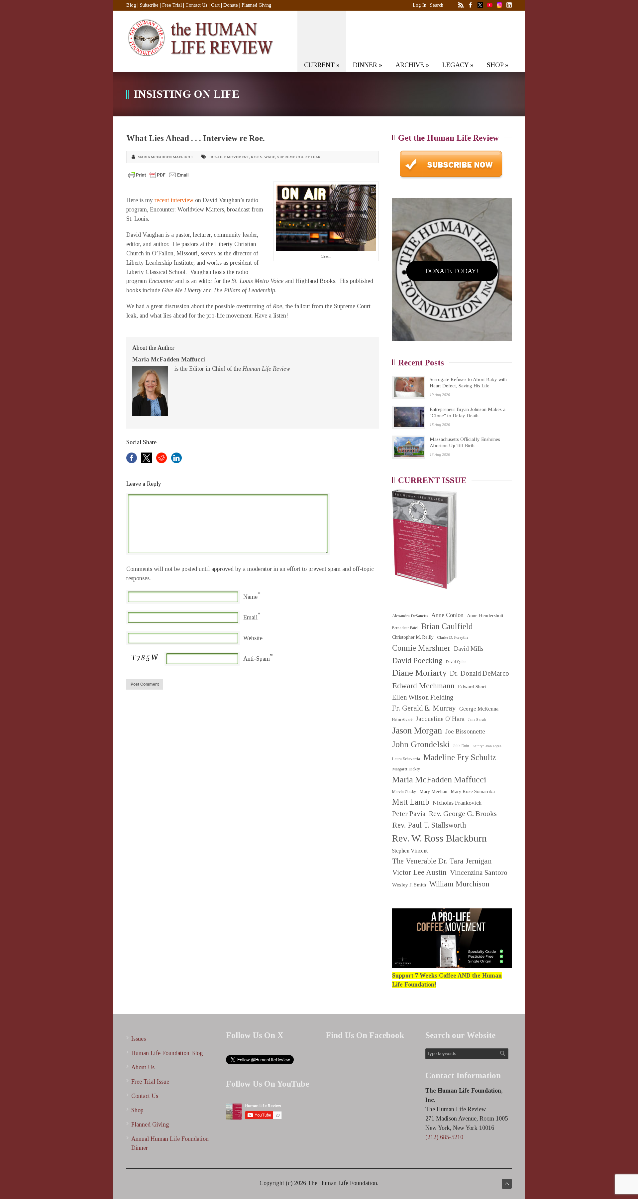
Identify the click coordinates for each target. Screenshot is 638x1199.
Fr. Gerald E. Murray (424, 708)
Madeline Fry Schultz (459, 757)
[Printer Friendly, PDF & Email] (158, 175)
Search (436, 5)
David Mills (468, 648)
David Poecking (417, 660)
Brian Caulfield (447, 626)
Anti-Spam (256, 658)
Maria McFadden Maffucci (165, 157)
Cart (215, 5)
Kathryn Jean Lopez (487, 746)
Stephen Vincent (410, 851)
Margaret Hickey (406, 769)
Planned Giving (256, 5)
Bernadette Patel (405, 628)
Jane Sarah (477, 720)
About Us (143, 1067)
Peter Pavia (409, 814)
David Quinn (456, 662)
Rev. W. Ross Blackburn (439, 838)
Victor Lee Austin (419, 872)
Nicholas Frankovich (457, 803)
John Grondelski (421, 744)
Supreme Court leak (299, 157)
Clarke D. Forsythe (452, 637)
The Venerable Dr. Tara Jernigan (442, 861)
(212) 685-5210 (444, 1137)
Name (250, 597)
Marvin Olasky (404, 792)
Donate (230, 5)
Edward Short (472, 686)
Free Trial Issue (150, 1081)
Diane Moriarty (419, 673)
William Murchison (459, 884)
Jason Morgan (417, 730)
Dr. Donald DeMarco (479, 673)
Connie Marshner (421, 647)
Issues (138, 1038)
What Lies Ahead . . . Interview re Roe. (195, 138)
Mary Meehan (433, 791)
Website (253, 638)
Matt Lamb (410, 801)
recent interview (174, 200)
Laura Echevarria (406, 759)
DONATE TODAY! (451, 271)
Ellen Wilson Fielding (423, 697)
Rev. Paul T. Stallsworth (429, 825)
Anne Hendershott (485, 615)
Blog (131, 5)
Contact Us (196, 5)
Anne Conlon (447, 615)
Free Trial (172, 5)
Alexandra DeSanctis (410, 615)
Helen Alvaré (402, 720)
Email (250, 617)
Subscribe (149, 5)
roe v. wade (263, 157)
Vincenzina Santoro (478, 872)
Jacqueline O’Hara (440, 718)
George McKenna (478, 709)
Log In (419, 5)
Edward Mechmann (423, 685)
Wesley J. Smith (409, 884)
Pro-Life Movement (228, 157)
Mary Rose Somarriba (473, 791)
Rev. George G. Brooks (463, 814)
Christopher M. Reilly (413, 637)
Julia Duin (461, 746)
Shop (137, 1110)
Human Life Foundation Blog (167, 1053)
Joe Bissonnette (465, 731)
